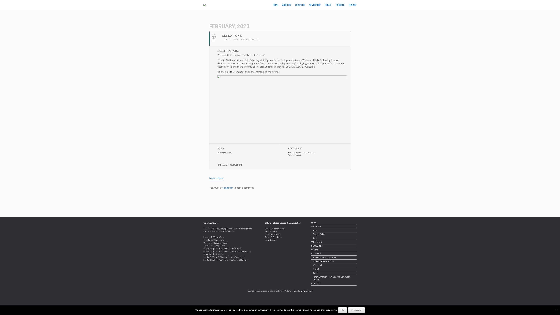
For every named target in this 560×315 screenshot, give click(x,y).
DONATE (328, 5)
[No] (556, 310)
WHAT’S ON (300, 5)
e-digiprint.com (307, 291)
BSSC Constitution (273, 234)
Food (315, 230)
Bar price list (270, 240)
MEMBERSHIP (315, 5)
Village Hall (317, 265)
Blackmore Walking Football (325, 257)
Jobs (315, 238)
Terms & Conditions (273, 237)
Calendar (222, 165)
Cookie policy (356, 310)
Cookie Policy (271, 231)
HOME (275, 5)
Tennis (315, 273)
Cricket (316, 269)
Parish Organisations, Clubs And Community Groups (331, 278)
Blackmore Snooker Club (323, 261)
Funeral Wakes (319, 234)
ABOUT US (286, 5)
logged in (228, 187)
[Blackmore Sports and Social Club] (204, 5)
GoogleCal (236, 165)
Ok (342, 310)
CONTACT (353, 5)
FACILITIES (340, 5)
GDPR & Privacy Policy (274, 229)
